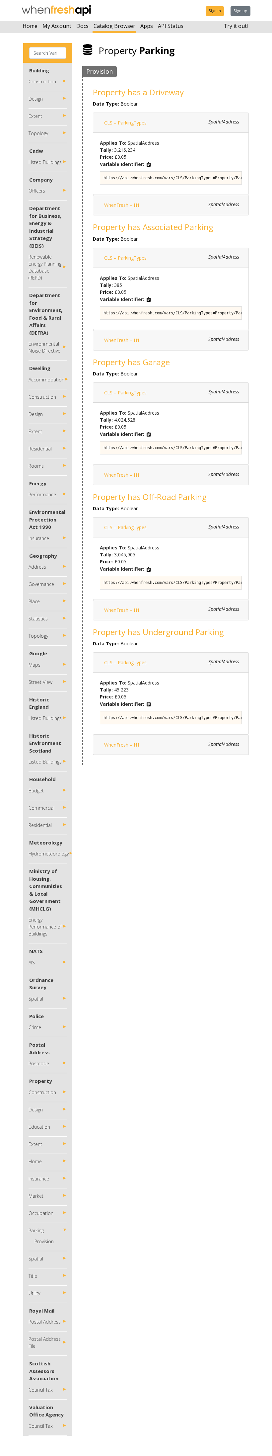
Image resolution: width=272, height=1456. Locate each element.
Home (30, 26)
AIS (32, 962)
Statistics (38, 618)
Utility (34, 1293)
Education (39, 1127)
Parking (36, 1230)
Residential (40, 448)
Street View (40, 682)
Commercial (41, 808)
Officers (37, 191)
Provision (44, 1241)
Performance (42, 494)
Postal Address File (45, 1342)
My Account (56, 26)
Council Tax (41, 1390)
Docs (82, 26)
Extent (35, 116)
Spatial (36, 999)
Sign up (240, 11)
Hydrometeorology (49, 853)
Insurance (39, 538)
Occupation (41, 1213)
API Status (170, 26)
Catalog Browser (114, 26)
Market (36, 1196)
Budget (36, 790)
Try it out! (236, 26)
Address (37, 567)
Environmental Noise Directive (44, 347)
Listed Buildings (45, 162)
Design (36, 99)
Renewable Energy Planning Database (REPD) (45, 267)
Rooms (36, 466)
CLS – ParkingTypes (125, 123)
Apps (146, 26)
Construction (42, 81)
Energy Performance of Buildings (45, 927)
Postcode (39, 1063)
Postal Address (45, 1322)
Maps (34, 665)
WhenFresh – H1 (122, 205)
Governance (41, 584)
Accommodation (46, 379)
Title (33, 1276)
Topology (38, 133)
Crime (35, 1027)
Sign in (215, 11)
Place (34, 601)
